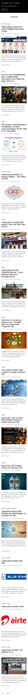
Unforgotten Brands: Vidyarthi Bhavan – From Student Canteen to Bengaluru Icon (12, 273)
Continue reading (5, 64)
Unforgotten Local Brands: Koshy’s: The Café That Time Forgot (13, 224)
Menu (5, 9)
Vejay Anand (17, 33)
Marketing (13, 508)
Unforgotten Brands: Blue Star (12, 561)
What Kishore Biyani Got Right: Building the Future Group (12, 28)
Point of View (10, 3)
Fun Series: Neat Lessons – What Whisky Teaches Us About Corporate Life (12, 419)
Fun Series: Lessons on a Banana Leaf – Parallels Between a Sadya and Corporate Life (11, 323)
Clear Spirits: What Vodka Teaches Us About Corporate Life (13, 372)
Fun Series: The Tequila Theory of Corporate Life (11, 466)
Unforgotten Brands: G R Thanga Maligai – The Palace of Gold (13, 176)
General (3, 71)
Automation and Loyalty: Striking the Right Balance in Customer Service (13, 513)
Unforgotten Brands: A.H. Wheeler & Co (12, 651)
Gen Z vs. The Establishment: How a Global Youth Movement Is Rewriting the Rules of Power (13, 77)
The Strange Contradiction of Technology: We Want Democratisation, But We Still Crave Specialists (13, 127)
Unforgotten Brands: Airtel (12, 606)
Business (3, 171)
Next (8, 693)
